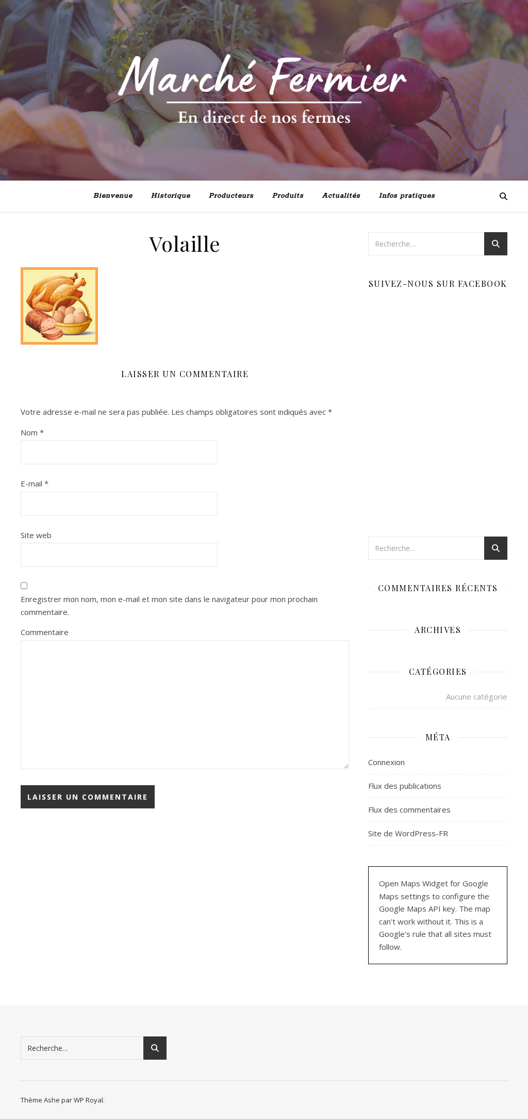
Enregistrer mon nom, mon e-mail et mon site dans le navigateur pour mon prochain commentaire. (169, 605)
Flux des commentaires (409, 809)
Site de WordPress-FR (408, 833)
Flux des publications (404, 786)
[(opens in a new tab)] (433, 309)
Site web (36, 535)
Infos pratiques (407, 195)
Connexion (386, 762)
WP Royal (88, 1100)
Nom (32, 432)
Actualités (341, 195)
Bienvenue (113, 195)
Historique (170, 195)
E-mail (34, 483)
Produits (288, 195)
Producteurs (231, 195)
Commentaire (45, 632)
